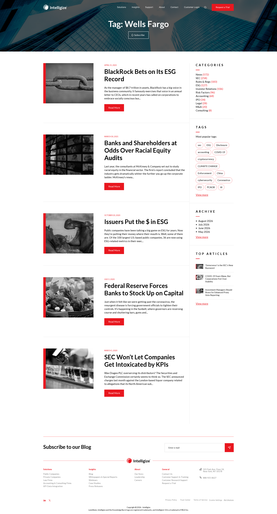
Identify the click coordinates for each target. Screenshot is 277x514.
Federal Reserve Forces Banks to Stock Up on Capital (143, 289)
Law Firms (47, 480)
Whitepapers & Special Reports (103, 477)
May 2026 (204, 231)
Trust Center (185, 500)
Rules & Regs (203, 81)
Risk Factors (203, 92)
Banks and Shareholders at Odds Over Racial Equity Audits (140, 150)
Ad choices (229, 500)
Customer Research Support (175, 480)
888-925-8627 (209, 477)
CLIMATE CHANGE (208, 166)
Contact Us (167, 474)
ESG (198, 85)
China (220, 173)
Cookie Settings (215, 500)
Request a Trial (223, 7)
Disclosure (221, 145)
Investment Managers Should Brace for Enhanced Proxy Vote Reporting (218, 292)
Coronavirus (223, 180)
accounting (203, 152)
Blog (91, 474)
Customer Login (191, 7)
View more (202, 194)
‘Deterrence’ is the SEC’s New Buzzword (219, 266)
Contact (174, 7)
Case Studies (95, 483)
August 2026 (205, 220)
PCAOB (211, 187)
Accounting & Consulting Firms (57, 483)
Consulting (202, 110)
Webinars (93, 480)
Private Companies (52, 477)
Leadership (139, 477)
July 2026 (203, 224)
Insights (135, 7)
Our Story (138, 474)
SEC (198, 78)
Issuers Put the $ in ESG (136, 221)
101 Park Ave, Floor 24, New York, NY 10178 (213, 470)
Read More (114, 107)
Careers (138, 480)
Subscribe (139, 35)
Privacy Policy (171, 500)
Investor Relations (206, 88)
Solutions (121, 7)
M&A (199, 106)
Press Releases (96, 486)
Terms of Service (200, 500)
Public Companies (51, 474)
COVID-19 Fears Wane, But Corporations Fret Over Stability (218, 279)
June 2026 (204, 228)
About (162, 7)
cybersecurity (205, 180)
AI (221, 187)
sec (199, 145)
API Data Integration (53, 486)
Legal (199, 103)
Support (149, 7)
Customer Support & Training (175, 477)
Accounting (202, 96)
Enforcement (205, 173)
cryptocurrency (206, 159)
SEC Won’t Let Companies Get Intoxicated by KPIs (139, 360)
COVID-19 (219, 152)
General (165, 469)
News (199, 74)
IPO (198, 99)
